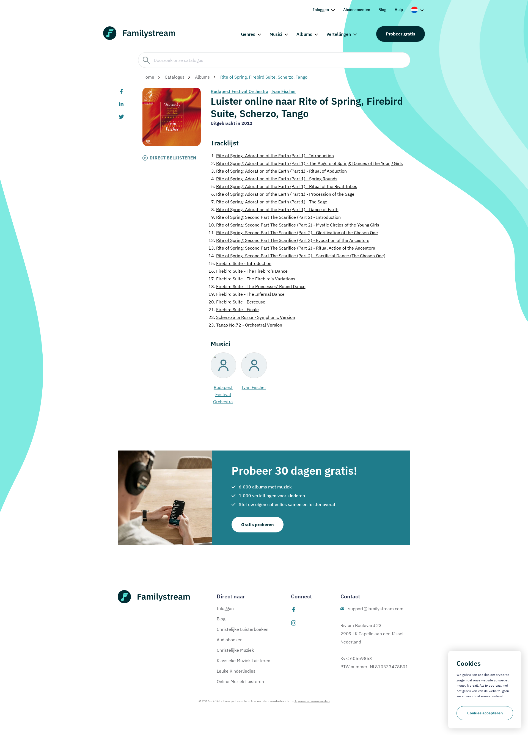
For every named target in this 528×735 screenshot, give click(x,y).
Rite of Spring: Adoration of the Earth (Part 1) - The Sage (269, 202)
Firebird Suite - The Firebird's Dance (248, 271)
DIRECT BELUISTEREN (173, 158)
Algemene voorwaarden (312, 701)
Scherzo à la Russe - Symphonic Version (251, 317)
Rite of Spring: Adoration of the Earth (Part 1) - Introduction (272, 155)
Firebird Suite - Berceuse (236, 302)
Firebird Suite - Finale (233, 309)
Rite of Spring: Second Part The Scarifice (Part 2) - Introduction (276, 217)
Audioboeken (230, 639)
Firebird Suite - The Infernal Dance (246, 294)
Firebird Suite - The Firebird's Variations (251, 278)
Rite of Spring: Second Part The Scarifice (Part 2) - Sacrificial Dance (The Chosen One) (296, 255)
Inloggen (321, 9)
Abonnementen (356, 9)
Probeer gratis (400, 34)
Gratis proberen (257, 524)
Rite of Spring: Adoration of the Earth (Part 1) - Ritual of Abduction (279, 171)
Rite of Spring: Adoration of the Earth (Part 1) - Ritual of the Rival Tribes (284, 186)
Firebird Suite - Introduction (239, 263)
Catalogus (175, 77)
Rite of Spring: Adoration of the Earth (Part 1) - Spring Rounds (274, 178)
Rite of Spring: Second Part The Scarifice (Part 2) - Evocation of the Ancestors (288, 240)
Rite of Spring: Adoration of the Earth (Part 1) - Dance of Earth (275, 209)
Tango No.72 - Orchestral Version (245, 325)
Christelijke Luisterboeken (242, 629)
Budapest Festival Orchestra (239, 91)
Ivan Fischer (283, 91)
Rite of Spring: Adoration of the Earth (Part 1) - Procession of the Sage (282, 194)
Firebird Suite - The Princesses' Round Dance (257, 286)
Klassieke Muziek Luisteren (243, 660)
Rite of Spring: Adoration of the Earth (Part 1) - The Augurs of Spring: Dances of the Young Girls (307, 163)
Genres (248, 34)
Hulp (399, 9)
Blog (382, 9)
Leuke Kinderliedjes (236, 671)
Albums (304, 34)
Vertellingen (338, 34)
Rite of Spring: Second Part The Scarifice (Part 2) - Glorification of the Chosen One (293, 232)
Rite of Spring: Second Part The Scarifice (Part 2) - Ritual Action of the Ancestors (291, 248)
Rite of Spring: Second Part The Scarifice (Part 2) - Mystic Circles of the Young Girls (293, 225)
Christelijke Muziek (235, 650)
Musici (276, 34)
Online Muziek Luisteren (240, 681)
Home (148, 77)
